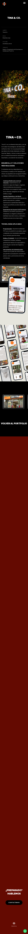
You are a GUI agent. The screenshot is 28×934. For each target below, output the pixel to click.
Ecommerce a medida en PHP (9, 171)
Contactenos (14, 902)
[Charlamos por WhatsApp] (25, 931)
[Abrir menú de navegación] (24, 3)
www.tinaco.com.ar (7, 43)
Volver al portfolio (14, 423)
